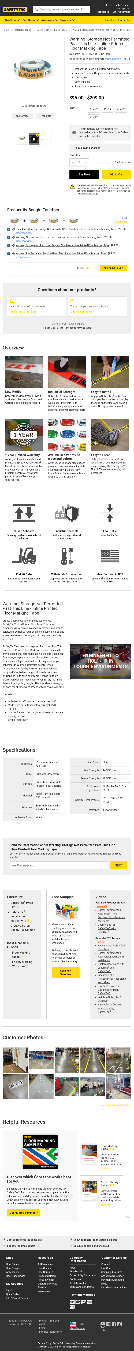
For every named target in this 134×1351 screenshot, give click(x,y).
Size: (72, 107)
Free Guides (44, 1268)
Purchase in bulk (123, 162)
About (73, 1267)
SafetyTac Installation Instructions (18, 916)
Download (105, 1168)
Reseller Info (76, 1271)
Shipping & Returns (111, 1272)
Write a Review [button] (113, 59)
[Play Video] (34, 139)
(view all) (102, 906)
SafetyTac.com (62, 1347)
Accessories (48, 20)
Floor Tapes (10, 20)
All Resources (45, 1264)
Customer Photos (47, 1283)
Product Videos (46, 1279)
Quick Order (110, 20)
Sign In (121, 20)
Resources (65, 20)
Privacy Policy (44, 1343)
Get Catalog (103, 12)
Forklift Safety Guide (109, 1184)
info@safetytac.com (79, 327)
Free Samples (45, 1272)
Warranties (44, 1291)
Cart (128, 20)
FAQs (104, 1283)
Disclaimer (75, 1279)
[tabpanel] (102, 1157)
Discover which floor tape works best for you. (39, 1179)
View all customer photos (115, 1105)
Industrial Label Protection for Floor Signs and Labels (112, 979)
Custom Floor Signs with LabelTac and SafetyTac (111, 968)
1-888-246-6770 (118, 5)
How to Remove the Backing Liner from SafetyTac (109, 990)
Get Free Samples (121, 12)
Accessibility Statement (83, 1275)
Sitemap (42, 1287)
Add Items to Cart (113, 267)
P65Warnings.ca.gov (89, 193)
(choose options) (24, 233)
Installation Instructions (114, 1287)
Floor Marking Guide (109, 1148)
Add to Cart (116, 174)
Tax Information (78, 1283)
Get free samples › (82, 311)
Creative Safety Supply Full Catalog (23, 928)
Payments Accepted (112, 1279)
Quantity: (74, 155)
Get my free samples (22, 1212)
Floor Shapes (29, 20)
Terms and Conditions (82, 1287)
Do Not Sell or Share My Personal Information (74, 1343)
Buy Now (84, 174)
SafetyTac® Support (112, 1276)
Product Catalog (47, 1276)
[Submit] (36, 9)
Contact (105, 1264)
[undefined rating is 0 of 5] (77, 58)
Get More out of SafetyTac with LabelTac (107, 928)
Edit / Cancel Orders (17, 1298)
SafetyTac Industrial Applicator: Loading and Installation (111, 957)
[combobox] (61, 9)
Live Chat (106, 1268)
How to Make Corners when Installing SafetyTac (109, 1008)
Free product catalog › (23, 311)
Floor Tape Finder (15, 1276)
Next (128, 1217)
